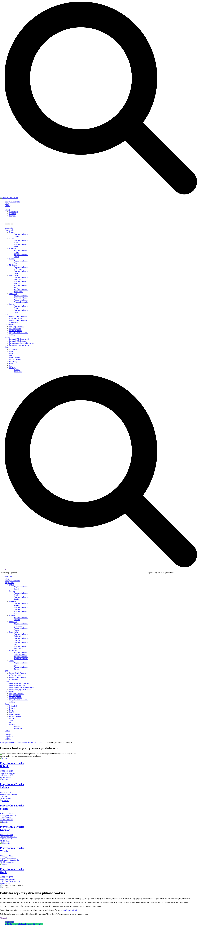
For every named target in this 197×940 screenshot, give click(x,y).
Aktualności (9, 228)
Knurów (12, 259)
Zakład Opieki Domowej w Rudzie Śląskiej (18, 317)
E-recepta (12, 214)
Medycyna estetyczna (12, 202)
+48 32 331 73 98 (6, 792)
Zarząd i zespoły (15, 359)
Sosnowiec (13, 294)
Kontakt (7, 206)
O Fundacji (13, 349)
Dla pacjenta (9, 325)
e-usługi (7, 210)
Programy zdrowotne (16, 327)
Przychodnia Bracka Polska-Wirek (21, 291)
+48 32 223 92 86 (6, 856)
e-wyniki (12, 216)
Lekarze (7, 337)
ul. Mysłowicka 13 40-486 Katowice (6, 819)
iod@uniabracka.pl (70, 910)
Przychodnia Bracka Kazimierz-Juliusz (21, 297)
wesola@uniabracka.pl (8, 858)
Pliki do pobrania (15, 329)
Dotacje (12, 351)
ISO (10, 366)
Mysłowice (13, 265)
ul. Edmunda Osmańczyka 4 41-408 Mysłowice (10, 861)
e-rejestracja (13, 212)
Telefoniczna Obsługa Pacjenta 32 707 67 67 (25, 924)
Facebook (10, 922)
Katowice (12, 248)
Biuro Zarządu (14, 357)
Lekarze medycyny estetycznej (20, 345)
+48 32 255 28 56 (6, 813)
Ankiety (12, 335)
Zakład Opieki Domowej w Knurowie (18, 321)
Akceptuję (3, 918)
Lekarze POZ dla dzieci (17, 341)
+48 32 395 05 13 (6, 771)
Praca (11, 353)
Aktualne (17, 370)
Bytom (11, 232)
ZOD (6, 314)
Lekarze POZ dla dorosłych (19, 339)
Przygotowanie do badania (18, 333)
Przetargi (12, 368)
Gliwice (12, 238)
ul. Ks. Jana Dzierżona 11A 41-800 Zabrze (10, 882)
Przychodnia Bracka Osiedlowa (21, 608)
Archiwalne (18, 372)
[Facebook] (5, 922)
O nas (7, 347)
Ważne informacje (15, 331)
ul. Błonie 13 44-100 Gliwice (5, 797)
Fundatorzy (13, 361)
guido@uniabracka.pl (8, 879)
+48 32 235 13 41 (6, 835)
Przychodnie (9, 230)
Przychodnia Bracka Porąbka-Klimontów (21, 301)
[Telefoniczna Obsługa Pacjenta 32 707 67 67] (6, 924)
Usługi (7, 204)
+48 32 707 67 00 (6, 877)
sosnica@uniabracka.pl (8, 794)
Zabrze (11, 304)
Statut (11, 364)
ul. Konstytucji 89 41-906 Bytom (6, 776)
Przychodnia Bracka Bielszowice (21, 278)
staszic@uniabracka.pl (8, 816)
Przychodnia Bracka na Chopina (21, 268)
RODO (11, 355)
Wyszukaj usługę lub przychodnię (162, 573)
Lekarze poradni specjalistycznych (21, 343)
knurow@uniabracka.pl (8, 837)
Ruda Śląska (13, 275)
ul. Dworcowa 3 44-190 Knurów (6, 840)
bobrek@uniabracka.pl (8, 773)
